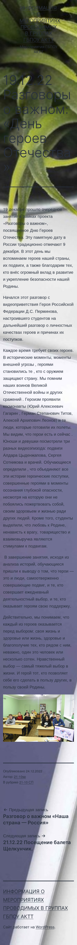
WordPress (45, 927)
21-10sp (20, 776)
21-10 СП (26, 782)
